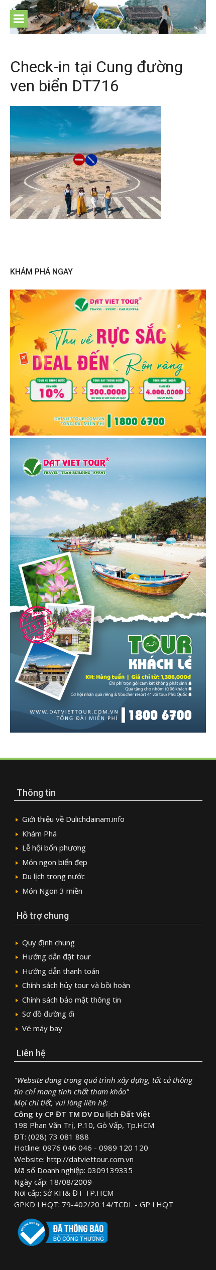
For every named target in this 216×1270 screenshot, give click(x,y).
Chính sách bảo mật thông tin (71, 1000)
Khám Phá (39, 833)
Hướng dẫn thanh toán (60, 971)
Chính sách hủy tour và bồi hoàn (76, 985)
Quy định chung (48, 942)
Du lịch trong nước (53, 876)
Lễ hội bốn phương (54, 847)
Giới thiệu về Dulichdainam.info (73, 819)
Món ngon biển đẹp (54, 862)
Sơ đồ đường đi (48, 1014)
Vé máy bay (42, 1028)
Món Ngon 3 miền (52, 891)
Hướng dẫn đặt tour (56, 956)
